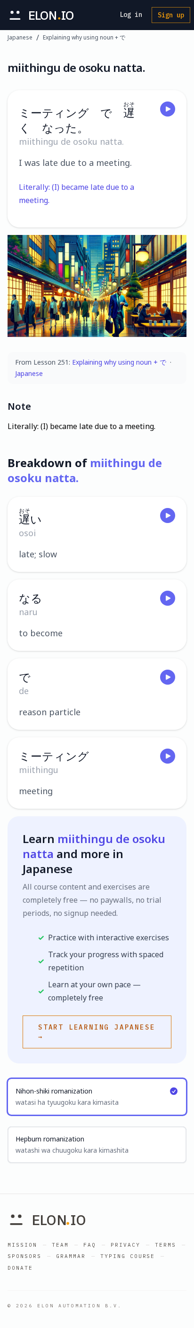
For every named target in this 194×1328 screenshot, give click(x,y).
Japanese (20, 37)
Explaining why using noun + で (84, 37)
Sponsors (24, 1256)
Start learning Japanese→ (96, 1032)
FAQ (89, 1245)
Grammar (71, 1256)
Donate (20, 1268)
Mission (22, 1245)
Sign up (171, 15)
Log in (131, 14)
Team (60, 1245)
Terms (165, 1245)
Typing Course (127, 1256)
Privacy (125, 1245)
